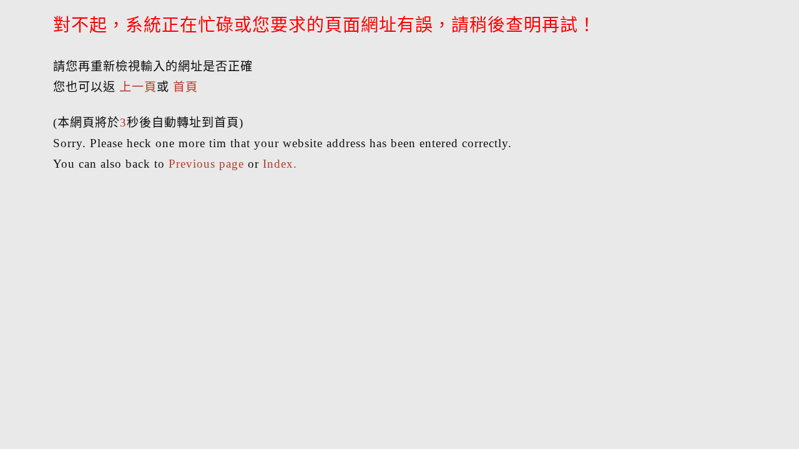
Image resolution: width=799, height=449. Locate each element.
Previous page (206, 163)
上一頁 (138, 87)
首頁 (185, 87)
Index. (280, 163)
